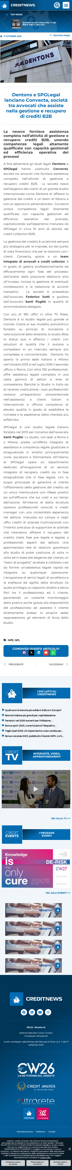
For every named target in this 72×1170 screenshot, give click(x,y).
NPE (10, 640)
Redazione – (42, 1132)
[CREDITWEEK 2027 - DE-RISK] (36, 868)
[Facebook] (24, 1012)
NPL (17, 640)
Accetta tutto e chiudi (60, 1163)
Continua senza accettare (13, 1163)
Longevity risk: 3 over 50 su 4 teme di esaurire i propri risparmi (40, 24)
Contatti (52, 1132)
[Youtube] (40, 1012)
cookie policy (45, 1157)
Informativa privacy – (26, 1132)
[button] (57, 5)
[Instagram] (48, 1012)
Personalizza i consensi (37, 1163)
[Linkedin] (32, 1012)
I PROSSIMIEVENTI (46, 834)
